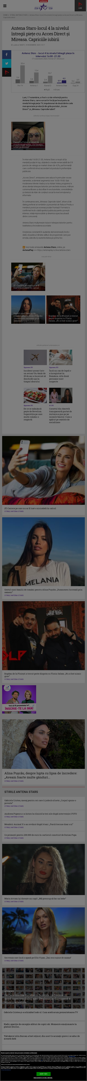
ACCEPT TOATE (43, 1074)
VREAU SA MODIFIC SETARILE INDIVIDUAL (43, 1077)
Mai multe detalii (72, 1056)
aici (41, 1060)
